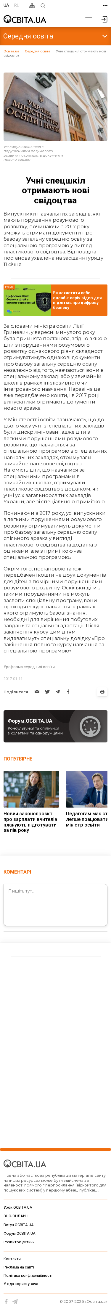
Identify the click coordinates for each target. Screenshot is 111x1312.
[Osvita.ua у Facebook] (6, 1302)
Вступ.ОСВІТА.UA (19, 1225)
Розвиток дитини (19, 1242)
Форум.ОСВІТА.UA (20, 1233)
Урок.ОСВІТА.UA (18, 1207)
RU (17, 5)
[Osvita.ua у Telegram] (15, 1302)
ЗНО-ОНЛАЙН (16, 1216)
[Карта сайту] (32, 5)
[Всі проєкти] (105, 5)
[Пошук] (43, 5)
